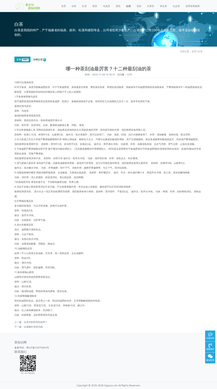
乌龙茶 (106, 6)
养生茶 (163, 6)
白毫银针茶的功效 (33, 326)
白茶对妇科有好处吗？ (36, 322)
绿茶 (74, 6)
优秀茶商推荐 (192, 6)
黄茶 (118, 6)
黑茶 (94, 6)
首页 (63, 6)
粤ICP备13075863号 (37, 347)
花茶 (139, 6)
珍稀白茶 (39, 59)
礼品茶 (176, 6)
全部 (22, 59)
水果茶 (150, 6)
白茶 (128, 6)
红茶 (84, 6)
